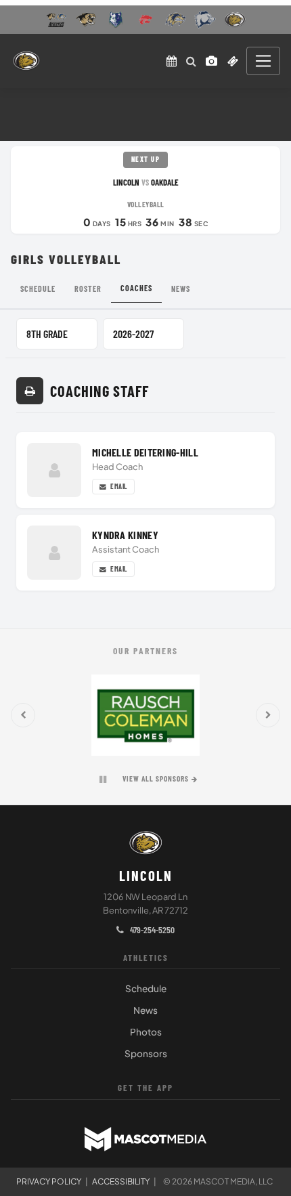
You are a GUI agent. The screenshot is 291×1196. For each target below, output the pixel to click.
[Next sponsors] (268, 715)
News (145, 1010)
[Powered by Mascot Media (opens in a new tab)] (145, 1139)
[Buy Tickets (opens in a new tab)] (233, 61)
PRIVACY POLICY (48, 1181)
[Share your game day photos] (212, 61)
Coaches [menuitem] (136, 288)
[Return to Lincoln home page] (26, 61)
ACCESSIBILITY (121, 1181)
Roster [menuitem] (88, 288)
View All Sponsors (155, 778)
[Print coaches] (29, 390)
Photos (146, 1032)
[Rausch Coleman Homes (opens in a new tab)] (145, 715)
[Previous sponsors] (23, 715)
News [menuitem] (180, 288)
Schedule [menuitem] (37, 288)
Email (118, 486)
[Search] (191, 61)
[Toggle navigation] (263, 61)
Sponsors (146, 1053)
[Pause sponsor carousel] (103, 779)
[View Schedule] (171, 61)
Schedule (145, 988)
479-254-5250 (151, 929)
